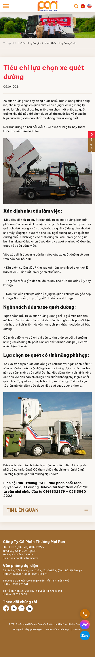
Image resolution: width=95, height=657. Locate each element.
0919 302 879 (40, 574)
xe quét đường (38, 316)
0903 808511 (19, 594)
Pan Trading (26, 483)
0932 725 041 (20, 584)
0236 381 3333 (21, 574)
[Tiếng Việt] (83, 6)
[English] (89, 6)
